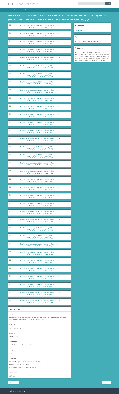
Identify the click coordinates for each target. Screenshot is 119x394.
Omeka (22, 391)
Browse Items (13, 10)
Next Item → (106, 383)
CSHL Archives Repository (23, 3)
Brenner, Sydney (80, 41)
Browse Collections (26, 10)
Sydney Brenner (80, 30)
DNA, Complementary (92, 41)
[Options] (106, 3)
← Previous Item (13, 383)
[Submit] (109, 3)
